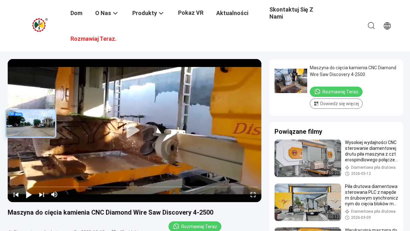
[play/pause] (28, 194)
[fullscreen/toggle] (253, 194)
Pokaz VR (190, 12)
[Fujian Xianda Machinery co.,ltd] (40, 25)
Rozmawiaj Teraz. (341, 91)
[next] (41, 194)
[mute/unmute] (54, 194)
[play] (135, 131)
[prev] (16, 194)
